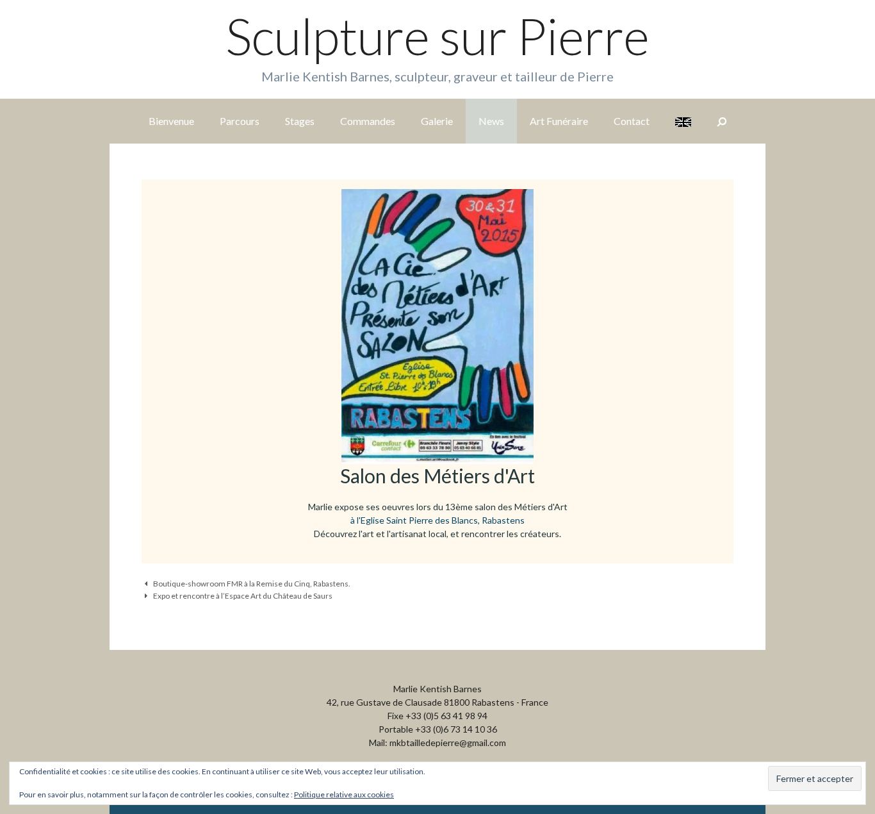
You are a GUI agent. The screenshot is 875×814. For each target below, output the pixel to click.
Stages (300, 121)
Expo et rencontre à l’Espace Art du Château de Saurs (242, 596)
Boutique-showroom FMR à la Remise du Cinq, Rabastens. (251, 583)
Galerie (437, 121)
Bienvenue (171, 121)
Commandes (367, 121)
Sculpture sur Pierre (437, 36)
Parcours (239, 121)
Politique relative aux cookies (344, 794)
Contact (632, 121)
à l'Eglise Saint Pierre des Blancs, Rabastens (437, 520)
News (491, 121)
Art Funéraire (559, 121)
